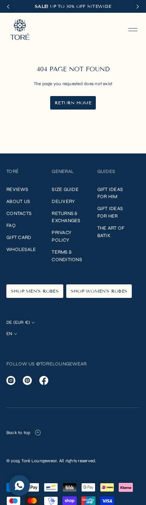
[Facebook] (44, 380)
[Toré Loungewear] (20, 30)
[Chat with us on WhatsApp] (19, 485)
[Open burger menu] (132, 29)
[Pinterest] (27, 380)
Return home (73, 102)
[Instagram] (11, 380)
